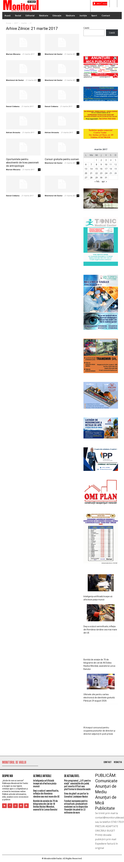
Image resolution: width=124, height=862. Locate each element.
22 (96, 173)
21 (91, 173)
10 (106, 164)
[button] (113, 3)
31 (106, 177)
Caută (86, 27)
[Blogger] (4, 805)
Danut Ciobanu (13, 106)
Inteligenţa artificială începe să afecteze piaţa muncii (97, 598)
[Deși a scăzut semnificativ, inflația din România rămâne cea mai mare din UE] (101, 613)
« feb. (97, 181)
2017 (16, 23)
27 (86, 177)
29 (96, 177)
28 (91, 177)
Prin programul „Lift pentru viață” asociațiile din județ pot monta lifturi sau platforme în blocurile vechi (77, 785)
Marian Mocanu (13, 54)
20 (86, 173)
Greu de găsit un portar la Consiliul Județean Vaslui (76, 795)
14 (91, 168)
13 (86, 168)
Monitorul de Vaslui (53, 54)
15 (96, 168)
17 (106, 168)
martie (24, 23)
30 (101, 177)
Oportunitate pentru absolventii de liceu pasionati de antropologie (22, 162)
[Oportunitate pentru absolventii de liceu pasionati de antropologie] (23, 147)
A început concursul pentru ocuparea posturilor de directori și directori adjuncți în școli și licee (99, 730)
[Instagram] (15, 805)
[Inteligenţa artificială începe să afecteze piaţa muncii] (101, 583)
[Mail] (21, 805)
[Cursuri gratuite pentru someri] (62, 147)
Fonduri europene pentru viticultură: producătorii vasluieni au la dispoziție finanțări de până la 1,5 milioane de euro (76, 806)
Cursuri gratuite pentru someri (62, 159)
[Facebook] (10, 805)
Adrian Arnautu (13, 132)
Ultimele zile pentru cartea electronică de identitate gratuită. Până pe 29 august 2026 (99, 697)
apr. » (104, 181)
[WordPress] (26, 805)
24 (106, 173)
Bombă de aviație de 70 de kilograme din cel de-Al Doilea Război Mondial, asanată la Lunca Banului (99, 664)
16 (101, 168)
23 (101, 173)
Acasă (8, 23)
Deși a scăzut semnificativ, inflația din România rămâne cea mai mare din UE (100, 629)
